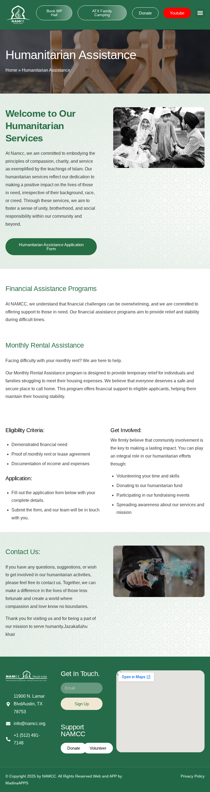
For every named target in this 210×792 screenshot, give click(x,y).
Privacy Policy (193, 776)
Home (11, 70)
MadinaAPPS (16, 783)
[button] (200, 13)
